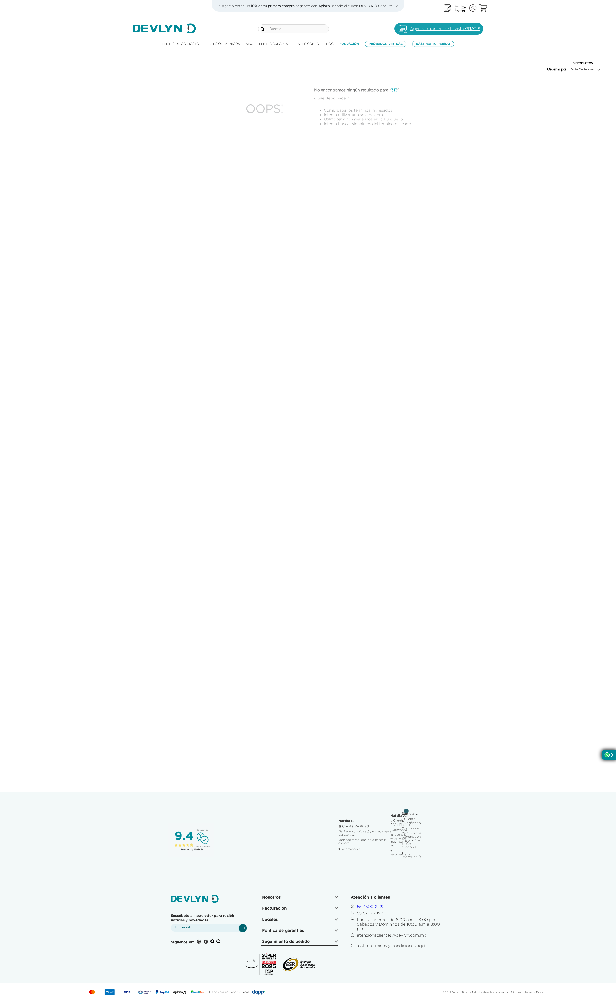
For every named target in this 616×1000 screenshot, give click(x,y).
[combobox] (293, 28)
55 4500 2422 (371, 906)
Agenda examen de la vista (445, 28)
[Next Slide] (406, 811)
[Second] (460, 8)
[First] (448, 8)
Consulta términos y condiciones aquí (388, 945)
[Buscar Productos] (263, 29)
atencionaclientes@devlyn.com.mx (391, 935)
